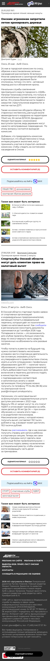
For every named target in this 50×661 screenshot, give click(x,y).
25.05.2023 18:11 (7, 10)
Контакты (7, 570)
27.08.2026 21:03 (8, 253)
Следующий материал (24, 654)
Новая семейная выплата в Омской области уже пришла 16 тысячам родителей (26, 509)
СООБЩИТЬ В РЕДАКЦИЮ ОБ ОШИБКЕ (21, 574)
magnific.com (7, 302)
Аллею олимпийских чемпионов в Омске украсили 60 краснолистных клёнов (28, 239)
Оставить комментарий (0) (25, 169)
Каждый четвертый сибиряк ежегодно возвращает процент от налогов (27, 533)
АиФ (20, 59)
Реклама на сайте (12, 560)
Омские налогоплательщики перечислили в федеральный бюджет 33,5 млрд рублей (29, 524)
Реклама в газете (33, 560)
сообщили (40, 325)
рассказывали (19, 430)
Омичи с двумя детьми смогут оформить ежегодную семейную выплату (28, 541)
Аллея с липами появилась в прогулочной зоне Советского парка (29, 231)
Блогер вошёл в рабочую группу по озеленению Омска (26, 222)
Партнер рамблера (24, 648)
